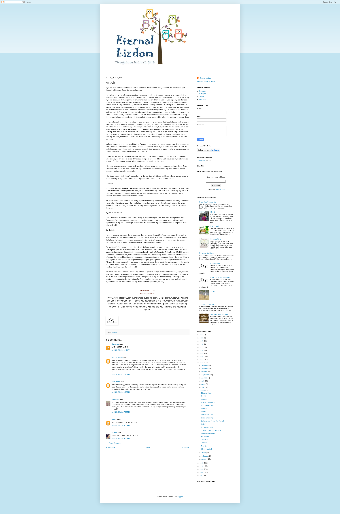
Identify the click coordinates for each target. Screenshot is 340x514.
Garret (114, 419)
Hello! (203, 424)
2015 (202, 353)
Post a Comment (115, 443)
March (203, 453)
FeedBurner (220, 190)
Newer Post (110, 448)
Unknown (115, 344)
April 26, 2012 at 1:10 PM (121, 375)
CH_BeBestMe (117, 357)
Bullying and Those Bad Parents (212, 421)
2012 (202, 363)
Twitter (201, 97)
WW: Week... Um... (207, 415)
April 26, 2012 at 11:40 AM (121, 350)
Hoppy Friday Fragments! (219, 314)
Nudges (204, 399)
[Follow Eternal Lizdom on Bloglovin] (208, 151)
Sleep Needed (206, 449)
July (203, 381)
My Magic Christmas (206, 253)
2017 (202, 347)
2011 (202, 463)
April (203, 390)
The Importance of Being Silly (211, 430)
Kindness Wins (215, 239)
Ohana (203, 412)
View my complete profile (206, 82)
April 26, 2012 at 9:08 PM (121, 425)
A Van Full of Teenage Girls (220, 277)
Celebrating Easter (208, 433)
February (204, 456)
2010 (202, 466)
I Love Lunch (214, 226)
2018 (202, 344)
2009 (202, 469)
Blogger (179, 497)
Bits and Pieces (206, 393)
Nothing (204, 409)
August (204, 378)
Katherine (115, 399)
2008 (202, 472)
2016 (202, 350)
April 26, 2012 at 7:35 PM (121, 412)
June (203, 384)
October (204, 372)
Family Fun (205, 436)
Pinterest (202, 99)
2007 (202, 475)
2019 (202, 341)
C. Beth (114, 432)
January (204, 459)
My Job (203, 396)
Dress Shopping (207, 418)
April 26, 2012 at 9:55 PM (121, 438)
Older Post (185, 448)
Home (148, 448)
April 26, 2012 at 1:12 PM (121, 392)
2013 (202, 360)
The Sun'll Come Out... (207, 304)
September (205, 375)
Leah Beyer (116, 382)
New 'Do (204, 446)
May (203, 387)
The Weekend (215, 263)
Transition (204, 440)
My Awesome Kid (207, 427)
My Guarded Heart (207, 405)
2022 (202, 335)
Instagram (202, 94)
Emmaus (114, 332)
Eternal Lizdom (205, 78)
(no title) (213, 291)
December (205, 365)
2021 (202, 338)
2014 (202, 356)
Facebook (202, 91)
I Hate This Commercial (207, 202)
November (205, 369)
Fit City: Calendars (207, 402)
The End (204, 443)
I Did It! (212, 212)
